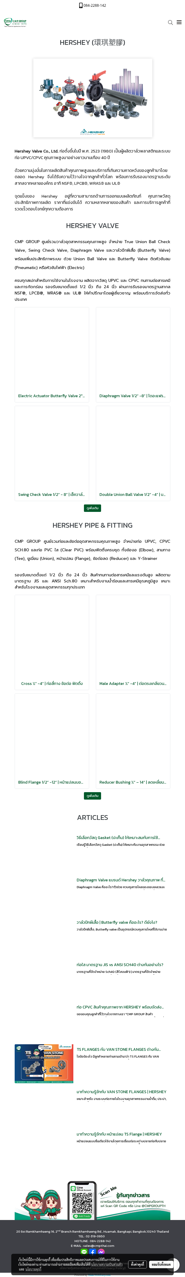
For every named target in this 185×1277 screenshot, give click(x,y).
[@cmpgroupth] (84, 1251)
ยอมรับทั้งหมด (161, 1264)
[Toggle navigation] (179, 22)
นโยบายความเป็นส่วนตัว (107, 1264)
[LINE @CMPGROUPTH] (92, 1199)
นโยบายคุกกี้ (33, 1269)
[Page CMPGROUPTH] (93, 1251)
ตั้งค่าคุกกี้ (137, 1264)
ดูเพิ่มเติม (92, 508)
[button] (168, 22)
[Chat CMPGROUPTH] (101, 1251)
